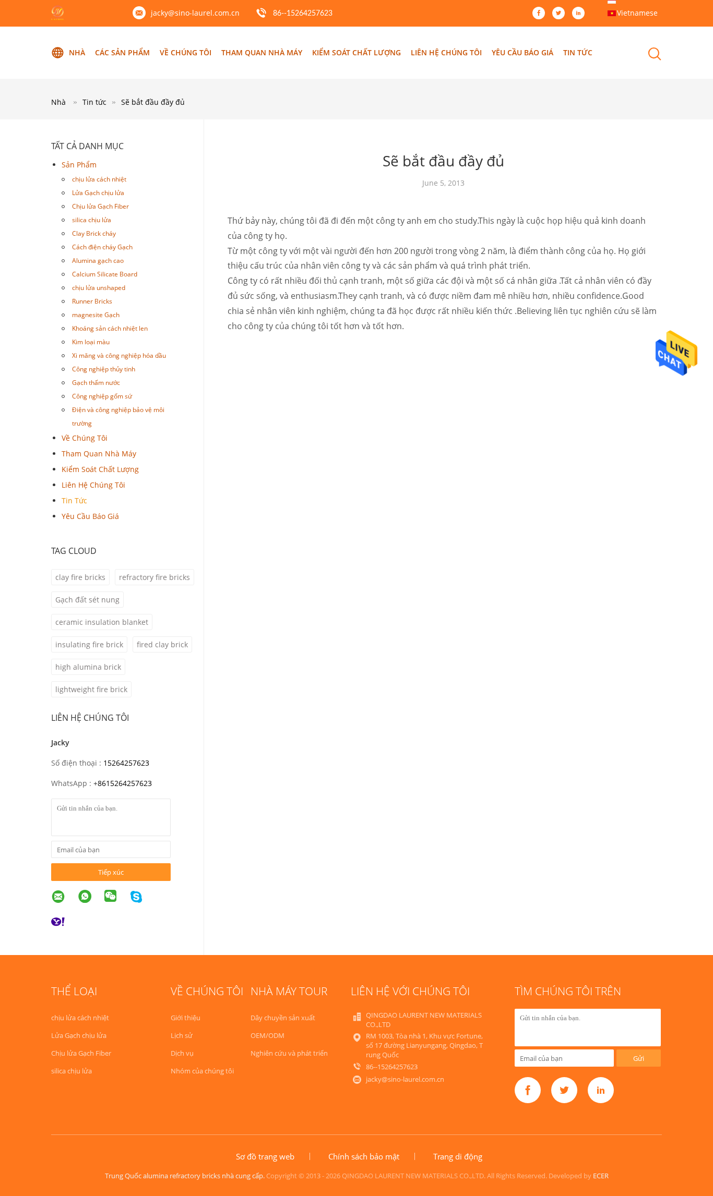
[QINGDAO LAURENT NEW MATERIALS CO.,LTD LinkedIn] (581, 14)
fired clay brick (162, 644)
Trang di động (457, 1156)
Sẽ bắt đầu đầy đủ (153, 102)
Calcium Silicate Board (104, 274)
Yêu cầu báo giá (522, 52)
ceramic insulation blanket (101, 622)
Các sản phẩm (122, 52)
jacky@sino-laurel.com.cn (195, 13)
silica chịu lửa (91, 219)
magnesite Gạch (96, 314)
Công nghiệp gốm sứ (102, 396)
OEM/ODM (267, 1035)
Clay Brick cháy (94, 233)
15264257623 (126, 763)
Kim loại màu (91, 341)
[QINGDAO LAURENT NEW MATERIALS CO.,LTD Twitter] (561, 14)
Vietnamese (637, 13)
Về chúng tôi (185, 52)
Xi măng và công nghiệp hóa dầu (119, 355)
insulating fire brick (89, 644)
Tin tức (577, 52)
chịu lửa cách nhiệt (99, 179)
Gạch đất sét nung (87, 600)
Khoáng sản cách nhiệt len (110, 328)
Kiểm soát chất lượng (356, 52)
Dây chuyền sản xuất (283, 1017)
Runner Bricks (92, 301)
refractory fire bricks (154, 577)
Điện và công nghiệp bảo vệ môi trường (118, 416)
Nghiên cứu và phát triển (289, 1053)
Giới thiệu (185, 1017)
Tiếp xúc (111, 872)
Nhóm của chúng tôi (202, 1071)
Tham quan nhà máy (261, 52)
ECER (601, 1175)
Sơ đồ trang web (265, 1156)
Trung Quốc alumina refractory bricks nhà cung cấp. (185, 1175)
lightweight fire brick (91, 689)
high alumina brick (88, 667)
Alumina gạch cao (98, 260)
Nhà (77, 52)
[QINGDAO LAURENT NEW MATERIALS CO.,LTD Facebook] (541, 14)
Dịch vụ (182, 1053)
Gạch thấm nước (96, 382)
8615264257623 (125, 783)
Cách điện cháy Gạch (102, 247)
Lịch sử (182, 1035)
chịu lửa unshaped (98, 287)
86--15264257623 (302, 13)
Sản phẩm (79, 165)
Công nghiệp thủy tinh (103, 369)
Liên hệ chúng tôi (446, 52)
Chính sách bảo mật (363, 1156)
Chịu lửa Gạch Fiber (100, 206)
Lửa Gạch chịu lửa (98, 192)
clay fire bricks (80, 577)
